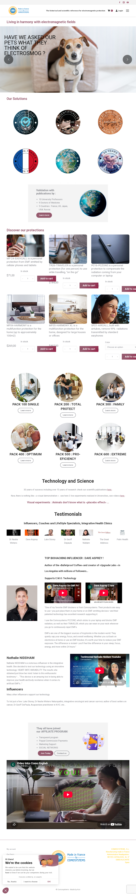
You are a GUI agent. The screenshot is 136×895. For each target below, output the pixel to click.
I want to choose (30, 882)
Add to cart (46, 278)
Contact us (62, 753)
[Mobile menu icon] (127, 10)
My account (11, 849)
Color (107, 342)
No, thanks (11, 882)
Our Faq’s (10, 854)
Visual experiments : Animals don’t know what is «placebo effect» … (68, 502)
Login (120, 11)
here (109, 489)
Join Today (45, 753)
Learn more (44, 215)
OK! (49, 882)
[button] (5, 890)
